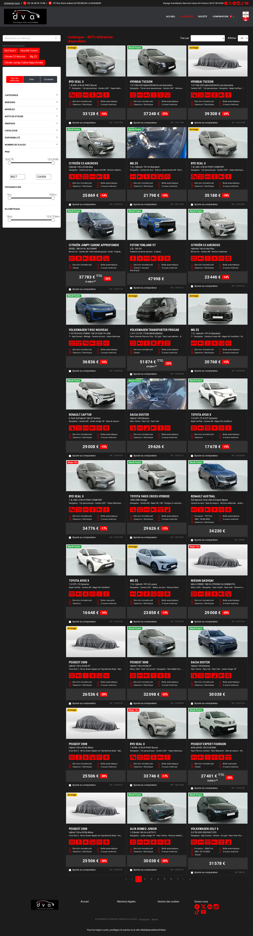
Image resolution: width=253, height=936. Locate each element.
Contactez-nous (12, 3)
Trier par (184, 38)
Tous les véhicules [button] (14, 79)
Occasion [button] (48, 79)
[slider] (9, 162)
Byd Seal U (10, 50)
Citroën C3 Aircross (15, 56)
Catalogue (186, 16)
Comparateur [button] (222, 16)
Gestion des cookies (168, 901)
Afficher (232, 38)
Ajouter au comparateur (84, 122)
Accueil (170, 16)
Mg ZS (33, 56)
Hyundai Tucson (29, 50)
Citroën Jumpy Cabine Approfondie (24, 62)
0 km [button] (31, 79)
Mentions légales (126, 901)
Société (202, 16)
